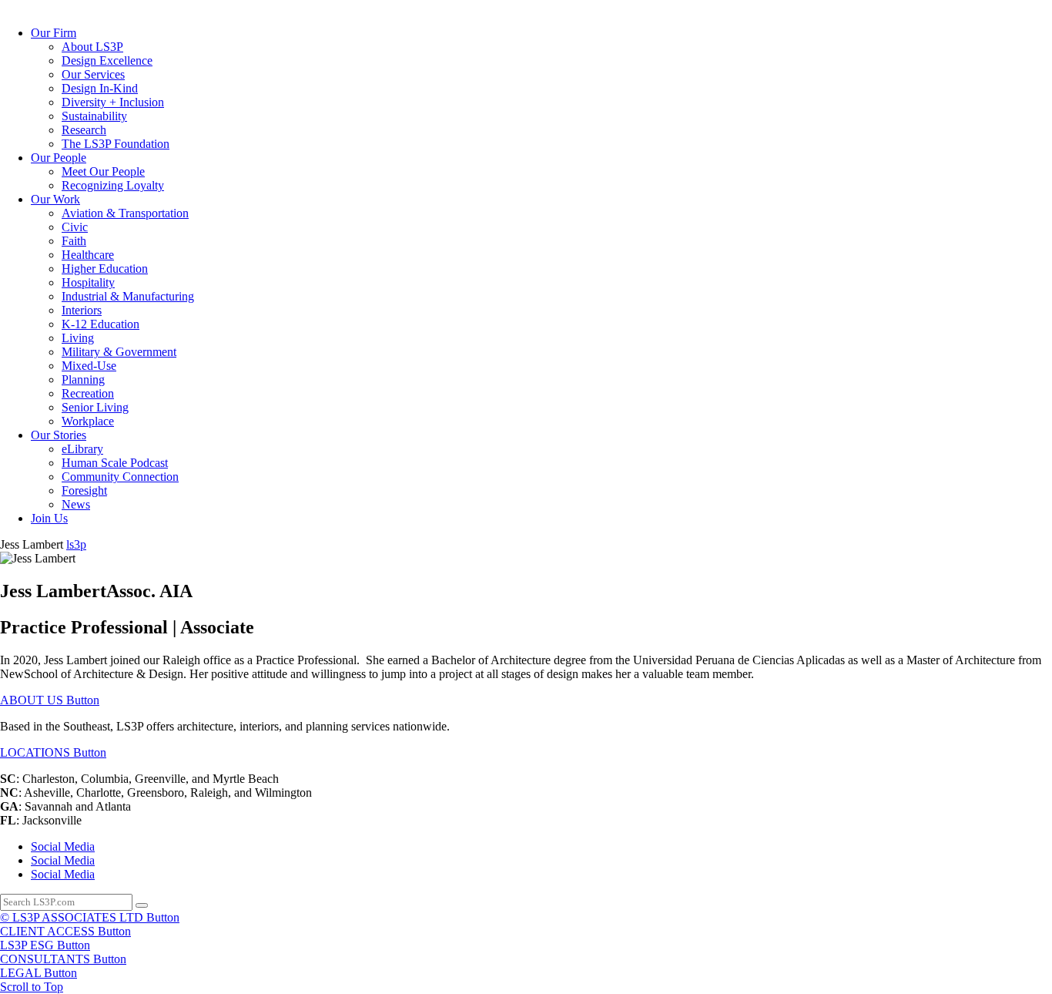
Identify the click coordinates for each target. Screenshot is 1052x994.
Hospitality (88, 282)
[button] (49, 700)
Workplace (88, 421)
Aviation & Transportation (125, 213)
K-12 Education (100, 324)
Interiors (82, 310)
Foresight (84, 490)
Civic (75, 226)
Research (84, 129)
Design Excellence (107, 60)
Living (78, 337)
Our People (58, 157)
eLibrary (82, 448)
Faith (74, 240)
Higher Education (105, 268)
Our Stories (58, 435)
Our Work (55, 199)
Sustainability (94, 116)
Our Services (93, 74)
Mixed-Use (89, 365)
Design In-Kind (100, 88)
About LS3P (92, 46)
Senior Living (95, 407)
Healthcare (88, 254)
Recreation (88, 393)
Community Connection (120, 476)
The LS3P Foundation (115, 143)
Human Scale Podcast (115, 462)
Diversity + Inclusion (113, 102)
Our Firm (53, 32)
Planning (83, 379)
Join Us (49, 518)
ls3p (76, 544)
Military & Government (119, 351)
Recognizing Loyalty (113, 185)
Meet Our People (103, 171)
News (76, 504)
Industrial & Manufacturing (128, 296)
